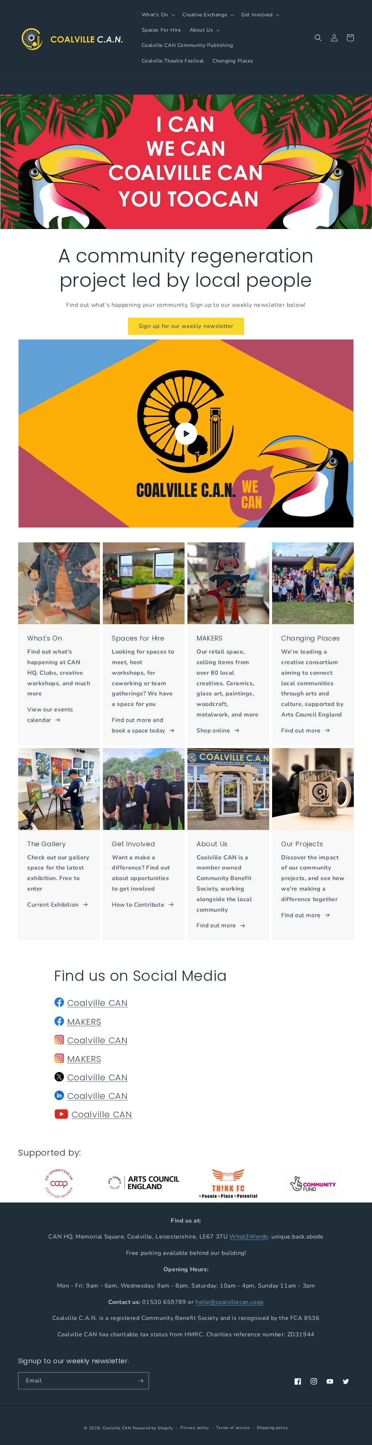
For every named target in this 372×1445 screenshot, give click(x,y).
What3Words (249, 1237)
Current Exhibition (53, 905)
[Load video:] (186, 434)
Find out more (301, 731)
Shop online (213, 731)
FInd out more (301, 915)
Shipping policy (272, 1427)
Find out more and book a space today (138, 725)
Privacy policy (195, 1427)
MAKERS (84, 1022)
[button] (157, 15)
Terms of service (233, 1427)
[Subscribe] (141, 1380)
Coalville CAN (97, 1003)
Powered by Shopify (153, 1428)
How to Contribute (138, 905)
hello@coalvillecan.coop (229, 1302)
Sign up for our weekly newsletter (186, 326)
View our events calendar (50, 715)
